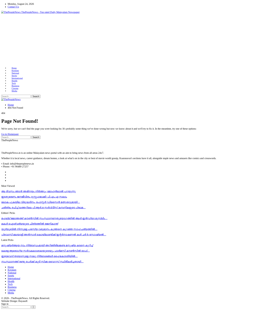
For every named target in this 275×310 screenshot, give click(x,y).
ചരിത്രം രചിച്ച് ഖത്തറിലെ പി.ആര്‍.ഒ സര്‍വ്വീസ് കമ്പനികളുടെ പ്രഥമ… (43, 207)
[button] (6, 40)
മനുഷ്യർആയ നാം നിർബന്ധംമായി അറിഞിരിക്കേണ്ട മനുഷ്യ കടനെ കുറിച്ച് (47, 245)
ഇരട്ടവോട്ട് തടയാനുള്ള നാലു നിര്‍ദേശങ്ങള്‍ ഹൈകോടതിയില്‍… (39, 256)
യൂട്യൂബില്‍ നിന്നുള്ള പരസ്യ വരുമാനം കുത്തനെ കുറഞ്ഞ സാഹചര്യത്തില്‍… (49, 229)
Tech (14, 83)
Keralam (15, 70)
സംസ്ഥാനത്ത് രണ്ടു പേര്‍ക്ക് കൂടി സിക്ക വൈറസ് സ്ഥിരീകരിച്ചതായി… (42, 261)
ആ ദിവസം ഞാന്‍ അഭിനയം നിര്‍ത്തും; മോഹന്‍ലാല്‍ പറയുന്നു (38, 191)
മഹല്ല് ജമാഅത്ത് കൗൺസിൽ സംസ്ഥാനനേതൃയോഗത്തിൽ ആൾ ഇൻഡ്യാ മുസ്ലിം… (54, 218)
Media (14, 91)
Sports (14, 75)
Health (14, 80)
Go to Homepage (10, 134)
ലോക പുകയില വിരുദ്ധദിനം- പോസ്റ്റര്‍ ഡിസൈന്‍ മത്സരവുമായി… (40, 202)
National (15, 73)
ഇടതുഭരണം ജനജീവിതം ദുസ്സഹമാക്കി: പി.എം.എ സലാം (34, 196)
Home (14, 68)
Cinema (15, 88)
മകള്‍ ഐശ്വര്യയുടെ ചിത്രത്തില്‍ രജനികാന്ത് (29, 223)
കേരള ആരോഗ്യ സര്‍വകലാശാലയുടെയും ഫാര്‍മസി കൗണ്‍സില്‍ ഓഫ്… (45, 250)
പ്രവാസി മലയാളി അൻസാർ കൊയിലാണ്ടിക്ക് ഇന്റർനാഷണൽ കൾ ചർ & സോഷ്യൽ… (53, 234)
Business (15, 86)
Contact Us (13, 6)
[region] (137, 40)
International (17, 78)
